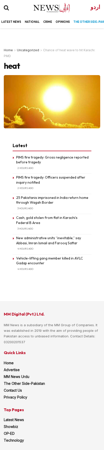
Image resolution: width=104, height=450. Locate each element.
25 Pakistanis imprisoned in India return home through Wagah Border (52, 200)
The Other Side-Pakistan (24, 383)
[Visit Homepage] (47, 8)
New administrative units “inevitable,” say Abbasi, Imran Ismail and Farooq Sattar (48, 240)
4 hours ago (25, 248)
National (32, 22)
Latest (6, 22)
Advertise (12, 370)
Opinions (63, 22)
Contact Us (13, 390)
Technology (14, 440)
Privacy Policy (15, 397)
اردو (95, 7)
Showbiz (11, 426)
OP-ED (9, 433)
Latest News (14, 420)
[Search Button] (6, 7)
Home (8, 50)
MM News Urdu (16, 376)
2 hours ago (25, 168)
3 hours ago (25, 208)
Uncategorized (28, 50)
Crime (47, 22)
